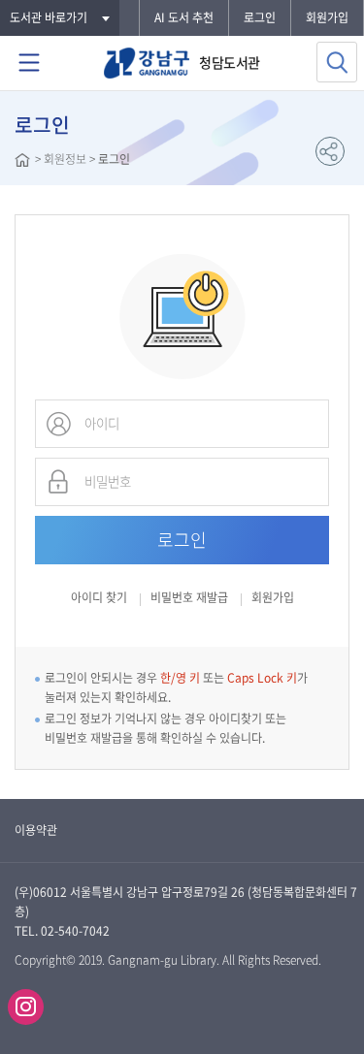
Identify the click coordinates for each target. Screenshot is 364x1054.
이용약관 (36, 830)
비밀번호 (58, 481)
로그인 (260, 17)
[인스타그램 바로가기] (26, 1007)
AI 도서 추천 (184, 17)
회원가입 (327, 17)
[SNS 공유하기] (330, 151)
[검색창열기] (336, 62)
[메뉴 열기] (29, 63)
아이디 (58, 423)
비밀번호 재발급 (189, 598)
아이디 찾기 (99, 597)
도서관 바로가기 (48, 17)
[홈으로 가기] (22, 162)
